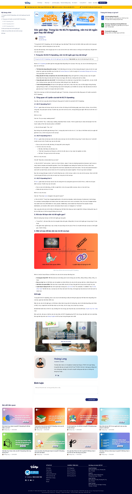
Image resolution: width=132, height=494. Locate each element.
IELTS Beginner (70, 468)
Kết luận (3, 33)
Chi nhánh (74, 2)
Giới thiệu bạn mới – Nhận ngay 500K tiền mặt (39, 7)
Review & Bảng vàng (66, 2)
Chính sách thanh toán (51, 473)
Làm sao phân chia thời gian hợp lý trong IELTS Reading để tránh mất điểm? (49, 451)
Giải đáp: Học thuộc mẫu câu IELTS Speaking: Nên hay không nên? (16, 451)
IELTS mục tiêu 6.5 (71, 473)
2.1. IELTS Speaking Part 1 (8, 21)
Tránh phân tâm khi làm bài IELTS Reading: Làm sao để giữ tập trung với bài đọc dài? (49, 426)
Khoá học (47, 2)
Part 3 (36, 181)
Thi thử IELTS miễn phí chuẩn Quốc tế (92, 7)
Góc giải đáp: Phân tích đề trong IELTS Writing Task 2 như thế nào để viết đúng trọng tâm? (81, 451)
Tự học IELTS (83, 2)
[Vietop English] (27, 2)
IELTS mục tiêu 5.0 (71, 472)
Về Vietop (39, 2)
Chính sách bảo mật (50, 475)
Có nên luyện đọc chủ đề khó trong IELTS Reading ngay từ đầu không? (82, 426)
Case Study (48, 470)
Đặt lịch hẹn (102, 2)
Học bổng (95, 2)
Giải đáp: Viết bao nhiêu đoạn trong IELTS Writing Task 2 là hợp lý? (114, 451)
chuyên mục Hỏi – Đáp (92, 308)
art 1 (37, 107)
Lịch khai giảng (55, 2)
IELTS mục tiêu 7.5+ (71, 475)
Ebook (90, 2)
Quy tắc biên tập (42, 39)
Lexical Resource (65, 71)
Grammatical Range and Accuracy (88, 71)
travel (45, 196)
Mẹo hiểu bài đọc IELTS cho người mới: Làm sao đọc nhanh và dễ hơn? (113, 426)
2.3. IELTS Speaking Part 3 (8, 26)
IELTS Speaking (42, 63)
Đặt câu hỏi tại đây (66, 341)
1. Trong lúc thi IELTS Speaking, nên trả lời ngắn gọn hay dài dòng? (15, 16)
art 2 (37, 139)
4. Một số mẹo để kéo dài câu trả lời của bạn (11, 30)
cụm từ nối (70, 286)
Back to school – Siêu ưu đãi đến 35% (64, 7)
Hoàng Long (42, 36)
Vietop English (51, 316)
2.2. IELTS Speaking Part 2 (8, 23)
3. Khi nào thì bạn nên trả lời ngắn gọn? (10, 28)
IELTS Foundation (71, 470)
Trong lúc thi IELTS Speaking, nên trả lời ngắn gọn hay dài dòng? (52, 59)
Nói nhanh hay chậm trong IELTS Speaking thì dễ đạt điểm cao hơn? (16, 426)
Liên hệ (47, 479)
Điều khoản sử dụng (50, 477)
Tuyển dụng (49, 472)
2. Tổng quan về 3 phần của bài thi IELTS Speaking (13, 19)
